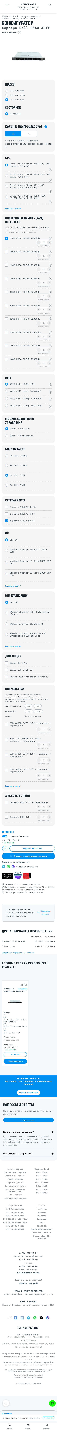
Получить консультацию (28, 1092)
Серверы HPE (15, 1205)
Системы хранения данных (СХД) (15, 1190)
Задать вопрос (29, 1120)
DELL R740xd (42, 1182)
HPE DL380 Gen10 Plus (15, 1219)
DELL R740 (41, 1179)
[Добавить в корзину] (4, 848)
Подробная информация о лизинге (18, 953)
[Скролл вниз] (6, 1403)
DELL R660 (41, 1186)
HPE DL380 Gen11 (15, 1212)
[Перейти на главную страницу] (28, 4)
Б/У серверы (15, 1195)
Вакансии (42, 1219)
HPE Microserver (15, 1209)
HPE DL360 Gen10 (15, 1229)
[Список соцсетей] (52, 1403)
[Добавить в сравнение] (21, 985)
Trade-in (42, 1226)
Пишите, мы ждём (28, 1283)
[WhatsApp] (8, 866)
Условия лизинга (42, 1232)
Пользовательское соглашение (28, 1377)
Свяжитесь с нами (45, 912)
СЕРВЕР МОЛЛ (24, 1383)
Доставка (42, 1215)
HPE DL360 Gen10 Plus (15, 1222)
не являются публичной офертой (35, 1362)
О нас (42, 1205)
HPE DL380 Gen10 (15, 1226)
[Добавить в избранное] (25, 985)
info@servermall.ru (28, 7)
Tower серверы (15, 1179)
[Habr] (22, 1317)
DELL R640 (41, 1192)
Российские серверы (15, 1172)
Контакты (42, 1209)
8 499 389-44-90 (28, 1260)
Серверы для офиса (15, 1186)
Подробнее (34, 1418)
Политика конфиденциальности (28, 1375)
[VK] (15, 1317)
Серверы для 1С (15, 1182)
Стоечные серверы (15, 1175)
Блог (41, 1222)
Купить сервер (15, 1169)
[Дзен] (41, 1317)
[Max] (13, 866)
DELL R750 (41, 1175)
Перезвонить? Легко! (29, 1273)
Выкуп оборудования (42, 1229)
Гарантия (42, 1212)
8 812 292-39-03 (28, 1266)
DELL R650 (41, 1189)
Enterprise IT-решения (41, 1237)
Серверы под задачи (15, 1198)
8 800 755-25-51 (29, 10)
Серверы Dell (41, 1169)
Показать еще (12, 208)
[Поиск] (49, 5)
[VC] (9, 1317)
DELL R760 (41, 1172)
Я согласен (48, 1418)
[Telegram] (3, 866)
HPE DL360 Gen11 (15, 1215)
